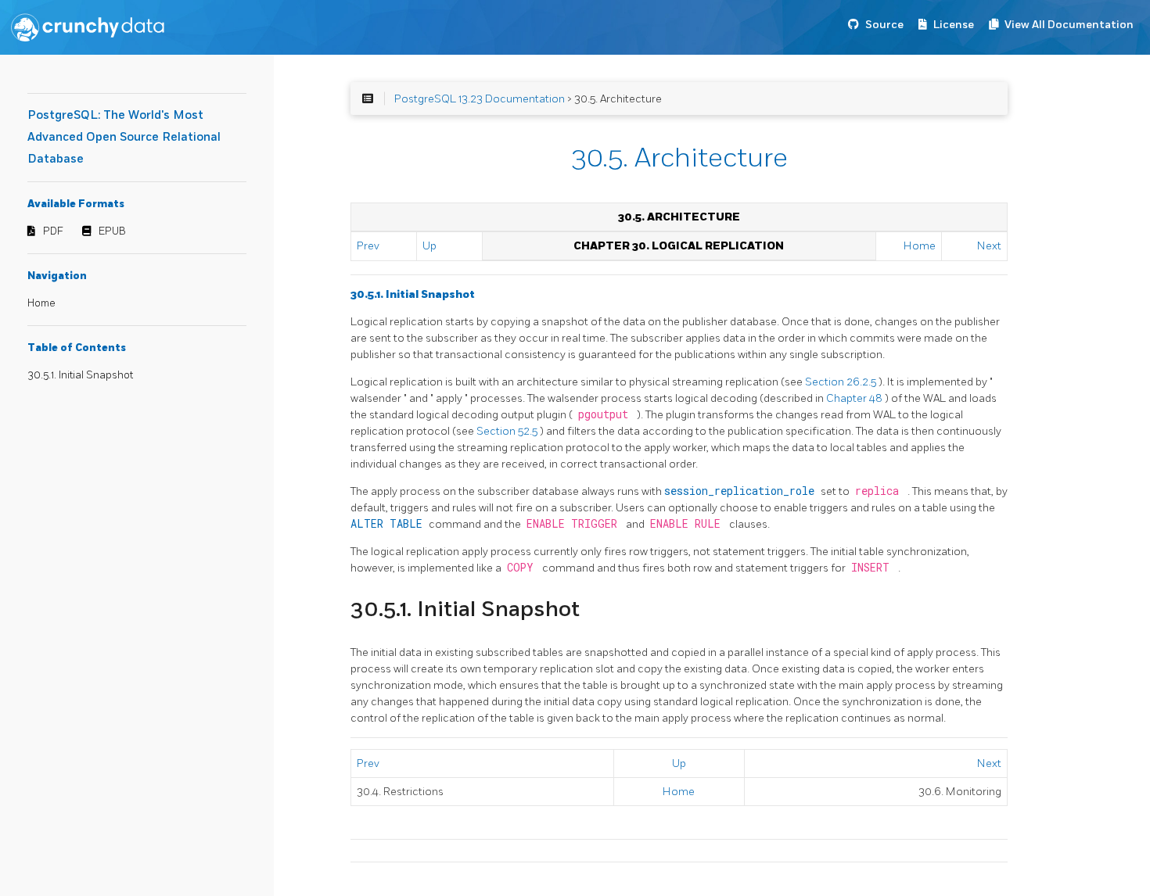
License (953, 24)
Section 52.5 (508, 431)
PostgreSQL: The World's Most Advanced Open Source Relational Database (124, 137)
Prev (368, 246)
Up (429, 246)
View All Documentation (1069, 24)
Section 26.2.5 (842, 382)
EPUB (112, 231)
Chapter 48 (855, 398)
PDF (53, 231)
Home (41, 303)
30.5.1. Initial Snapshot (80, 375)
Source (884, 24)
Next (989, 246)
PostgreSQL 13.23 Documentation (479, 99)
